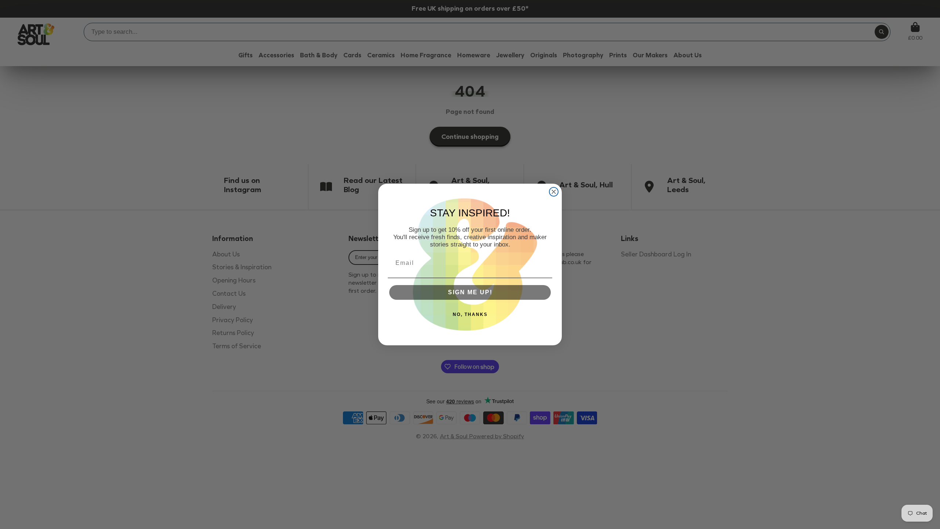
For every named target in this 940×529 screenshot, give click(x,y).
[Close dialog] (553, 191)
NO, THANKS (470, 314)
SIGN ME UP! (470, 292)
